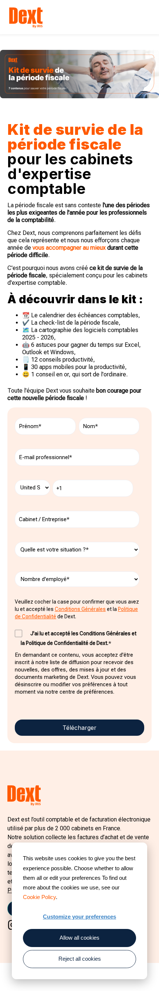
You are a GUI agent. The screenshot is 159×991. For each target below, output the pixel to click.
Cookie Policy (39, 897)
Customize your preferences (79, 916)
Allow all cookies (79, 937)
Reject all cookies (79, 959)
